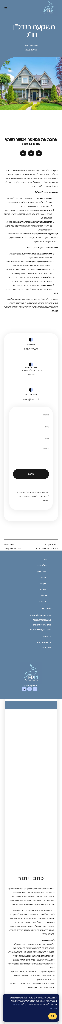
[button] (6, 8)
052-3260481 (31, 349)
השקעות (43, 583)
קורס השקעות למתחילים (40, 629)
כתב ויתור (43, 602)
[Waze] (24, 689)
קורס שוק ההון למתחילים (40, 615)
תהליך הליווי (42, 565)
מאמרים (43, 589)
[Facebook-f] (35, 689)
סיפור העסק (42, 571)
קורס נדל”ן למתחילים (42, 625)
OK (52, 1016)
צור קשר (43, 596)
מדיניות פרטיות (44, 642)
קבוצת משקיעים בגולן (42, 620)
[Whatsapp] (29, 689)
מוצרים (44, 577)
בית (45, 559)
